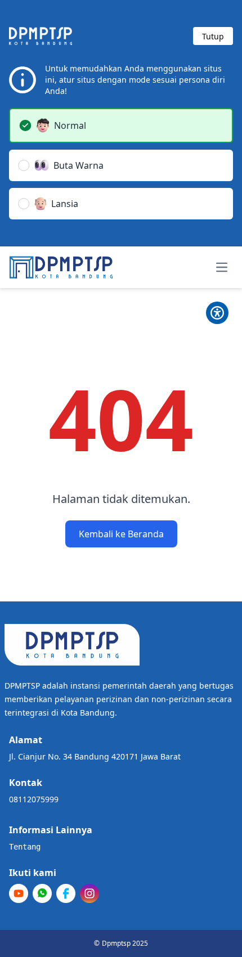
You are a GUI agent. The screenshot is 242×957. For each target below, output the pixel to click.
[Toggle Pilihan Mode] (217, 313)
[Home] (61, 267)
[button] (121, 125)
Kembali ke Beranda (121, 534)
